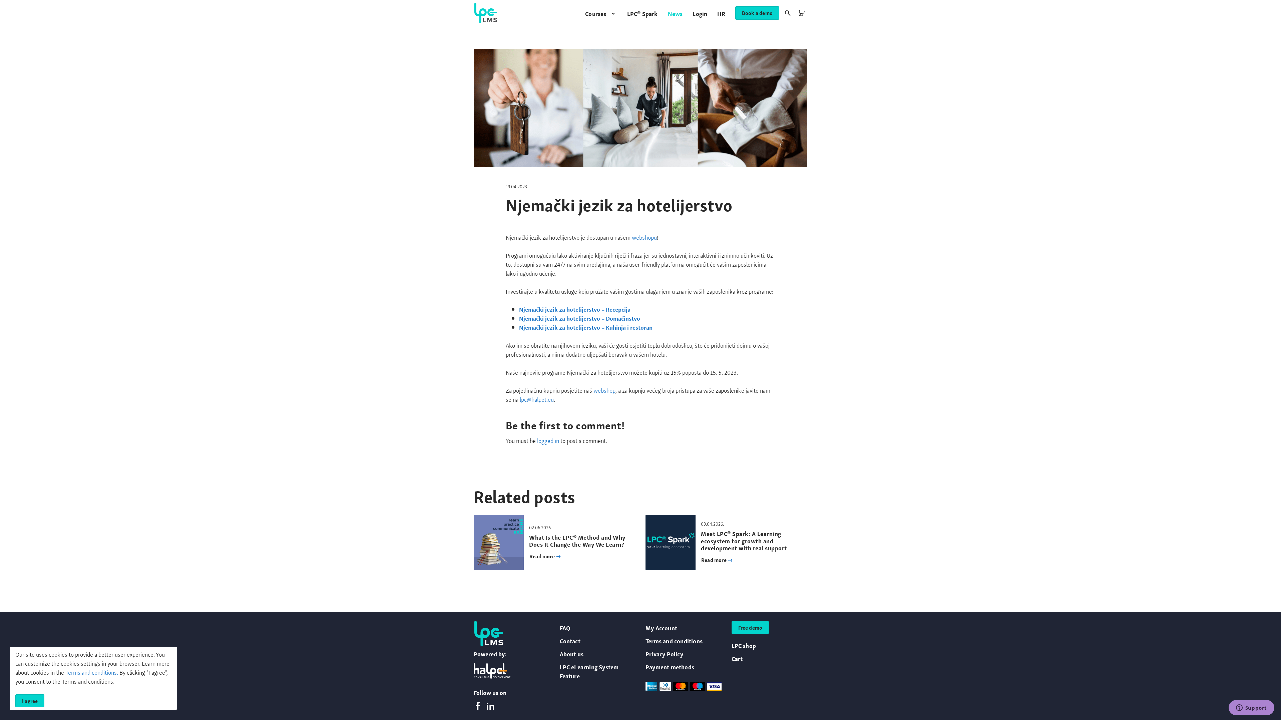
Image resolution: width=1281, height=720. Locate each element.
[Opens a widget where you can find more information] (1251, 708)
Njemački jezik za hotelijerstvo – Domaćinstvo (579, 318)
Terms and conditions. (91, 672)
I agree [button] (30, 700)
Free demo (750, 627)
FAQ (565, 627)
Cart (737, 658)
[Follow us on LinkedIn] (490, 706)
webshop (604, 390)
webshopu (644, 237)
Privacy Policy (664, 653)
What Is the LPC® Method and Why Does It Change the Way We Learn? (577, 540)
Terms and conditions (674, 640)
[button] (601, 13)
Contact (570, 640)
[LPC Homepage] (486, 13)
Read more (542, 556)
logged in (548, 440)
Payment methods (670, 666)
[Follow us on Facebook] (478, 706)
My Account (661, 627)
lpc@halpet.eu (537, 399)
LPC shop (744, 645)
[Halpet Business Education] (492, 671)
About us (572, 653)
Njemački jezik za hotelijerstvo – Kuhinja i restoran (586, 327)
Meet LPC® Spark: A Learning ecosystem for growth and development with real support (744, 540)
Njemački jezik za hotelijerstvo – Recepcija (574, 309)
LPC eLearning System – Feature (591, 671)
